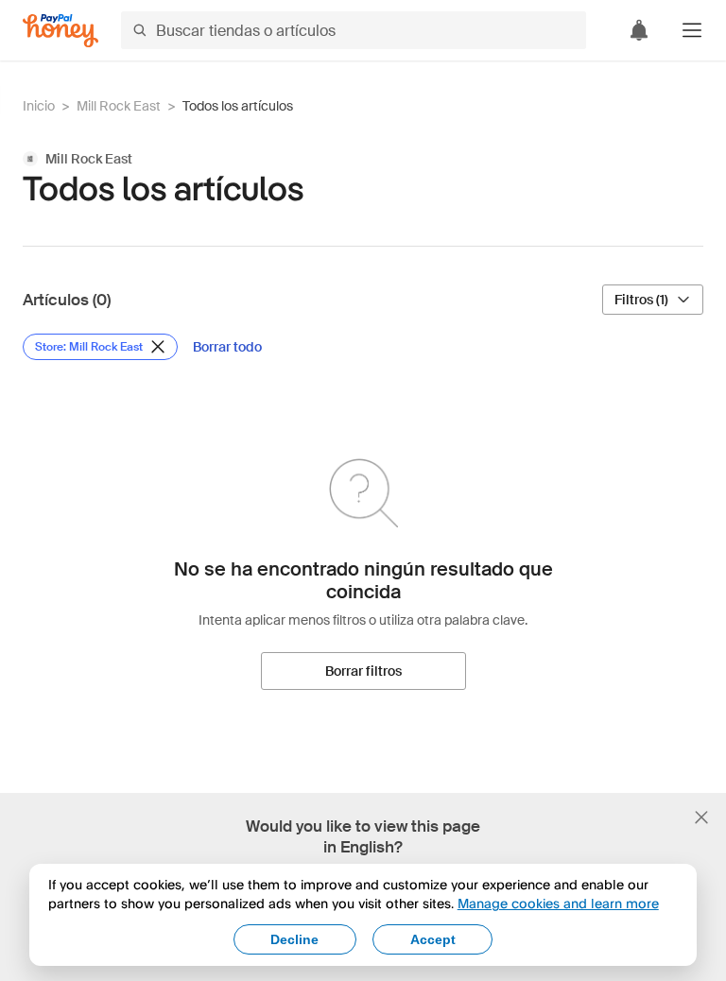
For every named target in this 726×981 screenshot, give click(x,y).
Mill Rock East (119, 105)
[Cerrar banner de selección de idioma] (701, 817)
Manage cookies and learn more (558, 903)
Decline (294, 939)
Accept (433, 939)
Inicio (39, 105)
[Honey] (60, 30)
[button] (692, 30)
